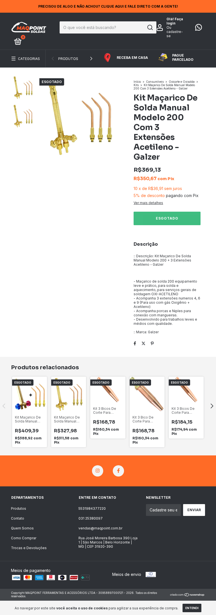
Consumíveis (155, 81)
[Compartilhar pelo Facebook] (135, 343)
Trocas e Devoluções (29, 548)
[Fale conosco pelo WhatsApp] (198, 28)
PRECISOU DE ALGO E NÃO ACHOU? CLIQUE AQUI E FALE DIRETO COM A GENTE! (108, 6)
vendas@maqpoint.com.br (100, 528)
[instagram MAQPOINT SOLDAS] (97, 471)
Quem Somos (22, 528)
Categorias (29, 59)
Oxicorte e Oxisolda (182, 81)
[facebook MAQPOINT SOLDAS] (118, 471)
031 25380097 (90, 518)
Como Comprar (23, 538)
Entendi (192, 608)
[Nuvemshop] (187, 595)
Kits (136, 85)
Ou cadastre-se (174, 31)
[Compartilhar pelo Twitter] (143, 343)
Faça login (174, 21)
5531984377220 (92, 508)
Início (137, 81)
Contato (17, 518)
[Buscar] (149, 28)
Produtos (68, 59)
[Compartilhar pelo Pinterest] (152, 343)
